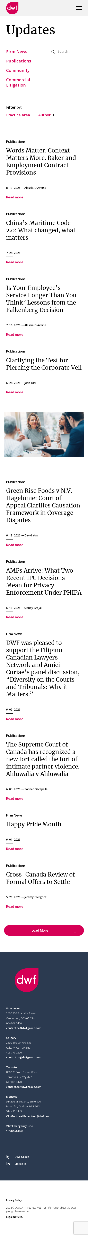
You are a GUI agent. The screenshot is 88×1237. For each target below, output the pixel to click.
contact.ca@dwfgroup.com (23, 1028)
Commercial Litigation (18, 82)
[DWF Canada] (12, 8)
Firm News (16, 51)
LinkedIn (20, 1164)
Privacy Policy (14, 1200)
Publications (18, 61)
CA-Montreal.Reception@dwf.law (27, 1116)
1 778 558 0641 (15, 1131)
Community (18, 70)
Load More (40, 930)
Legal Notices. (14, 1217)
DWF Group (22, 1157)
